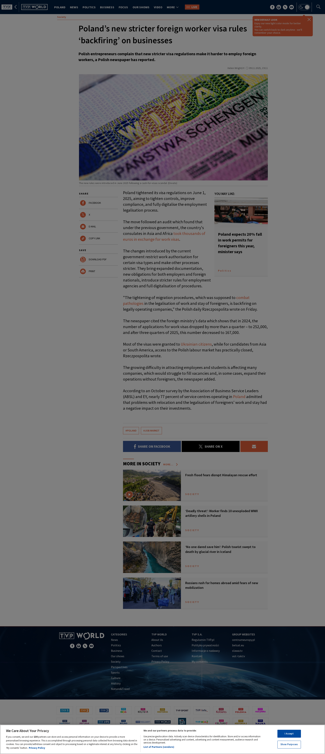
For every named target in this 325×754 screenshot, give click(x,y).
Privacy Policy (37, 747)
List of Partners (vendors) (159, 747)
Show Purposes (289, 744)
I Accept (289, 733)
